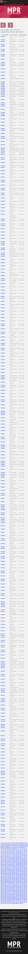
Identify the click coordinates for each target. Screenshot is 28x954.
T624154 (3, 755)
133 (7, 851)
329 (7, 868)
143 (26, 851)
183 (22, 855)
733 (3, 903)
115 (26, 849)
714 (20, 901)
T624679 (3, 506)
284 (1, 864)
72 (12, 846)
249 (14, 861)
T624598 (3, 259)
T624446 (3, 430)
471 (11, 880)
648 (1, 896)
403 (14, 874)
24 (1, 844)
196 (20, 856)
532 (20, 885)
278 (16, 863)
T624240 (3, 716)
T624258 (3, 774)
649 (3, 896)
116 (1, 850)
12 (11, 842)
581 (7, 890)
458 (13, 879)
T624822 (3, 41)
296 (24, 864)
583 (11, 890)
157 (26, 852)
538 (5, 886)
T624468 (3, 487)
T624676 (3, 495)
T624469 (3, 493)
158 (1, 853)
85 (2, 847)
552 (5, 887)
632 (24, 893)
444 (13, 878)
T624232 (3, 698)
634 (1, 895)
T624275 (3, 810)
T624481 (3, 546)
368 (1, 872)
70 (9, 846)
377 (18, 872)
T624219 (3, 664)
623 (7, 893)
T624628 (3, 343)
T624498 (3, 138)
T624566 (3, 201)
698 (16, 899)
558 (16, 887)
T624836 (3, 68)
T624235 (3, 701)
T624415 (3, 645)
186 (1, 856)
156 (24, 852)
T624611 (3, 298)
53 (13, 845)
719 (3, 902)
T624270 (3, 802)
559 (18, 887)
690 (1, 899)
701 (22, 899)
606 (1, 892)
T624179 (3, 764)
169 (22, 853)
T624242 (3, 721)
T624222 (3, 671)
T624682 (3, 519)
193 (14, 856)
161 (7, 853)
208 (16, 857)
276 (13, 863)
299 (3, 865)
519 (22, 884)
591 (26, 890)
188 (5, 856)
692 (5, 899)
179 (14, 855)
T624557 (3, 193)
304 (13, 865)
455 (7, 879)
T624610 (3, 296)
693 (7, 899)
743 (22, 903)
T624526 (3, 167)
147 (7, 852)
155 (22, 852)
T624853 (3, 104)
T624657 (3, 448)
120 (9, 850)
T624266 (3, 793)
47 (5, 845)
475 (18, 880)
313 (3, 867)
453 (3, 879)
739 (14, 903)
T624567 (3, 204)
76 (17, 846)
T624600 (3, 265)
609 (7, 892)
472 (13, 880)
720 (5, 902)
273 (7, 863)
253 (22, 861)
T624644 (3, 382)
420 (20, 875)
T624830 (3, 56)
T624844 (3, 88)
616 (20, 892)
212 (24, 857)
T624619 (3, 320)
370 (5, 872)
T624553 (3, 188)
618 (24, 892)
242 (1, 861)
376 (16, 872)
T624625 (3, 333)
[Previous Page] (3, 27)
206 (13, 857)
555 (11, 887)
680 (9, 898)
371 (7, 872)
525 (7, 885)
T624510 (3, 149)
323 (22, 867)
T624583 (3, 241)
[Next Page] (10, 27)
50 (9, 845)
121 (11, 850)
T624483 (3, 551)
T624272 (3, 803)
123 (14, 850)
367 (26, 870)
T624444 (3, 424)
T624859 (3, 119)
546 (20, 886)
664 (5, 897)
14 (13, 842)
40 (22, 844)
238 (20, 859)
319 (14, 867)
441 (7, 878)
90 (9, 847)
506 (24, 882)
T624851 (3, 99)
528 (13, 885)
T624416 (3, 650)
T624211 (3, 634)
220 (13, 858)
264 (16, 862)
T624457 (3, 458)
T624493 (3, 576)
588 (20, 890)
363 (18, 870)
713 (18, 901)
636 (5, 895)
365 (22, 870)
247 (11, 861)
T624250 (3, 743)
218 (9, 858)
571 (14, 888)
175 (7, 855)
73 (13, 846)
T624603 (3, 275)
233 (11, 859)
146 (5, 852)
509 (3, 884)
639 (11, 895)
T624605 (3, 280)
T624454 (3, 451)
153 (18, 852)
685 (18, 898)
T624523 (3, 165)
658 (20, 896)
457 (11, 879)
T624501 (3, 141)
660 (24, 896)
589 (22, 890)
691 (3, 899)
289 (11, 864)
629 (18, 893)
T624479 (3, 540)
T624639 (3, 372)
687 (22, 898)
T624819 (3, 36)
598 (13, 891)
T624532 (3, 170)
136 (13, 851)
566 (5, 888)
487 (14, 881)
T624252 (3, 748)
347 (14, 869)
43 (26, 844)
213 (26, 857)
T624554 (3, 190)
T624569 (3, 207)
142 (24, 851)
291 (14, 864)
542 (13, 886)
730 (24, 902)
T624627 (3, 340)
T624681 (3, 514)
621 (3, 893)
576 (24, 888)
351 (22, 869)
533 (22, 885)
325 (26, 867)
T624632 (3, 349)
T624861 (3, 122)
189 (7, 856)
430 (13, 876)
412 (5, 875)
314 (5, 867)
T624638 (3, 369)
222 (16, 858)
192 (13, 856)
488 (16, 881)
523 (3, 885)
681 (11, 898)
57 (18, 845)
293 (18, 864)
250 (16, 861)
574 (20, 888)
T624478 (3, 538)
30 (9, 844)
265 (18, 862)
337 (22, 868)
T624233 (3, 700)
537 (3, 886)
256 (1, 862)
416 (13, 875)
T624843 (3, 86)
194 (16, 856)
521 (26, 884)
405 (18, 874)
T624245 (3, 727)
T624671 (3, 477)
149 (11, 852)
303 (11, 865)
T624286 (3, 826)
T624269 (3, 800)
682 (13, 898)
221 (14, 858)
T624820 (3, 39)
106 (9, 849)
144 (1, 852)
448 (20, 878)
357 (7, 870)
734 (5, 903)
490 (20, 881)
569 (11, 888)
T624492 (3, 572)
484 (9, 881)
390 (16, 873)
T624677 (3, 501)
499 (11, 882)
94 (14, 847)
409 (26, 874)
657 (18, 896)
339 (26, 868)
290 (13, 864)
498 (9, 882)
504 (20, 882)
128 (24, 850)
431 (14, 876)
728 (20, 902)
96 (17, 847)
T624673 (3, 483)
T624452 (3, 441)
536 (1, 886)
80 (22, 846)
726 (16, 902)
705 (3, 901)
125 (18, 850)
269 (26, 862)
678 (5, 898)
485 (11, 881)
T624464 (3, 466)
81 (24, 846)
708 (9, 901)
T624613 (3, 301)
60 (22, 845)
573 (18, 888)
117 (3, 850)
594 (5, 891)
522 (1, 885)
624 (9, 893)
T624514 (3, 151)
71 (10, 846)
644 (20, 895)
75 (16, 846)
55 (16, 845)
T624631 (3, 348)
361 (14, 870)
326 (1, 868)
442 (9, 878)
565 (3, 888)
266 (20, 862)
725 (14, 902)
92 (12, 847)
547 (22, 886)
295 (22, 864)
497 (7, 882)
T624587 (3, 244)
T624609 (3, 293)
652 (9, 896)
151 (14, 852)
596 (9, 891)
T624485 (3, 556)
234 (13, 859)
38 (20, 844)
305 (14, 865)
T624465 (3, 472)
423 (26, 875)
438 (1, 878)
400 (9, 874)
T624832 (3, 62)
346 (13, 869)
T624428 (3, 603)
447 (18, 878)
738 (13, 903)
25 (2, 844)
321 (18, 867)
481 (3, 881)
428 (9, 876)
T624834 (3, 64)
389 (14, 873)
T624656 (3, 411)
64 (1, 846)
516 (16, 884)
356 (5, 870)
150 (13, 852)
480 (1, 881)
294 (20, 864)
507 (26, 882)
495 (3, 882)
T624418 (3, 593)
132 (5, 851)
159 (3, 853)
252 (20, 861)
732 (1, 903)
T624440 (3, 624)
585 (14, 890)
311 (26, 865)
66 (3, 846)
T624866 (3, 136)
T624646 (3, 387)
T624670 (3, 474)
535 (26, 885)
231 (7, 859)
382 (1, 873)
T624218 (3, 663)
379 (22, 872)
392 (20, 873)
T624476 (3, 525)
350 (20, 869)
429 (11, 876)
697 (14, 899)
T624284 (3, 824)
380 (24, 872)
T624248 (3, 739)
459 (14, 879)
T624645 (3, 385)
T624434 (3, 609)
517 (18, 884)
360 (13, 870)
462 (20, 879)
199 (26, 856)
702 (24, 899)
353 (26, 869)
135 (11, 851)
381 (26, 872)
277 (14, 863)
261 (11, 862)
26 (3, 844)
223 (18, 858)
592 (1, 891)
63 (26, 845)
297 (26, 864)
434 (20, 876)
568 (9, 888)
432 (16, 876)
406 (20, 874)
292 (16, 864)
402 (13, 874)
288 (9, 864)
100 (23, 847)
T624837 (3, 72)
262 (13, 862)
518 (20, 884)
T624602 (3, 272)
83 (26, 846)
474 (16, 880)
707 (7, 901)
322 (20, 867)
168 (20, 853)
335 (18, 868)
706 (5, 901)
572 (16, 888)
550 (1, 887)
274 (9, 863)
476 (20, 880)
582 (9, 890)
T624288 (3, 831)
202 (5, 857)
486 (13, 881)
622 (5, 893)
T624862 (3, 125)
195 (18, 856)
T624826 (3, 51)
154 (20, 852)
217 (7, 858)
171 (26, 853)
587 (18, 890)
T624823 (3, 44)
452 (1, 879)
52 (12, 845)
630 (20, 893)
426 (5, 876)
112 (20, 849)
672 (20, 897)
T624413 (3, 635)
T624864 (3, 130)
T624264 (3, 787)
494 (1, 882)
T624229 (3, 690)
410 (1, 875)
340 (1, 869)
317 (11, 867)
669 (14, 897)
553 (7, 887)
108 (13, 849)
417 (14, 875)
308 (20, 865)
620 (1, 893)
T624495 (3, 580)
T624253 (3, 752)
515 (14, 884)
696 (13, 899)
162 (9, 853)
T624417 (3, 655)
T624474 (3, 517)
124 (16, 850)
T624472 (3, 508)
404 (16, 874)
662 (1, 897)
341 (3, 869)
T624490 (3, 567)
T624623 (3, 328)
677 (3, 898)
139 (18, 851)
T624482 (3, 548)
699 (18, 899)
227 (26, 858)
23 (26, 842)
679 (7, 898)
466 (1, 880)
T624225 (3, 679)
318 (13, 867)
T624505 (3, 148)
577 (26, 888)
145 (3, 852)
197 (22, 856)
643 (18, 895)
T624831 (3, 59)
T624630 (3, 345)
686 (20, 898)
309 (22, 865)
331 (11, 868)
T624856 (3, 112)
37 (18, 844)
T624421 (3, 595)
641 (14, 895)
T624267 (3, 797)
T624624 (3, 332)
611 (11, 892)
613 (14, 892)
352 (24, 869)
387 (11, 873)
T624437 (3, 617)
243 (3, 861)
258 (5, 862)
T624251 (3, 745)
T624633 (3, 353)
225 (22, 858)
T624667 (3, 469)
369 (3, 872)
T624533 (3, 173)
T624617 (3, 314)
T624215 (3, 651)
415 (11, 875)
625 (11, 893)
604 (24, 891)
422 (24, 875)
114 (24, 849)
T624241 (3, 719)
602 (20, 891)
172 (1, 855)
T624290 (3, 837)
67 (5, 846)
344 (9, 869)
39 (21, 844)
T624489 (3, 564)
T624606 (3, 283)
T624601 (3, 269)
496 (5, 882)
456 (9, 879)
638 (9, 895)
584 (13, 890)
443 (11, 878)
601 (18, 891)
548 (24, 886)
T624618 (3, 317)
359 (11, 870)
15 (15, 842)
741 (18, 903)
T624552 (3, 185)
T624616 (3, 311)
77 (18, 846)
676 (1, 898)
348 (16, 869)
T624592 (3, 253)
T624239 (3, 713)
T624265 (3, 790)
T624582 (3, 238)
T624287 (3, 829)
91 (10, 847)
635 (3, 895)
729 (22, 902)
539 (7, 886)
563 (26, 887)
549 (26, 886)
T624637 (3, 366)
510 (5, 884)
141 (22, 851)
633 (26, 893)
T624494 (3, 579)
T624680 (3, 509)
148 (9, 852)
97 (18, 847)
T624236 (3, 705)
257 (3, 862)
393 (22, 873)
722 (9, 902)
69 (7, 846)
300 (5, 865)
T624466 (3, 475)
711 (14, 901)
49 (7, 845)
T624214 (3, 647)
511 (7, 884)
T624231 (3, 695)
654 (13, 896)
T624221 (3, 668)
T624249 (3, 740)
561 (22, 887)
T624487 (3, 561)
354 (1, 870)
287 (7, 864)
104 (5, 849)
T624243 (3, 724)
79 (21, 846)
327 (3, 868)
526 (9, 885)
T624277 (3, 813)
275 (11, 863)
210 (20, 857)
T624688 (3, 535)
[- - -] (1, 1)
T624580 (3, 232)
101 (25, 847)
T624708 (3, 417)
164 (13, 853)
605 (26, 891)
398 (5, 874)
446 (16, 878)
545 (18, 886)
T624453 (3, 446)
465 (26, 879)
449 (22, 878)
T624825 (3, 49)
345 (11, 869)
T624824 (3, 46)
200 (1, 857)
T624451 (3, 437)
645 (22, 895)
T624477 (3, 532)
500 (13, 882)
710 (13, 901)
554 (9, 887)
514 (13, 884)
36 (17, 844)
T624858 (3, 115)
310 (24, 865)
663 (3, 897)
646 (24, 895)
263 (14, 862)
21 (23, 842)
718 (1, 902)
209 (18, 857)
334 (16, 868)
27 (5, 844)
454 (5, 879)
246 (9, 861)
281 (22, 863)
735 (7, 903)
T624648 (3, 390)
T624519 (3, 159)
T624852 (3, 102)
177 (11, 855)
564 (1, 888)
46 (3, 845)
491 (22, 881)
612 (13, 892)
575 (22, 888)
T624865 (3, 133)
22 (24, 842)
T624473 (3, 513)
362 (16, 870)
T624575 (3, 219)
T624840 (3, 81)
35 (16, 844)
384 (5, 873)
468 (5, 880)
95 (16, 847)
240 (24, 859)
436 (24, 876)
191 (11, 856)
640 (13, 895)
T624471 (3, 504)
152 (16, 852)
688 (24, 898)
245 (7, 861)
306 (16, 865)
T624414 (3, 640)
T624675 (3, 490)
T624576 (3, 220)
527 (11, 885)
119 (7, 850)
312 (1, 867)
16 (16, 842)
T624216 (3, 658)
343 (7, 869)
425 (3, 876)
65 (2, 846)
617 (22, 892)
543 (14, 886)
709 (11, 901)
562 (24, 887)
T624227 (3, 685)
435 (22, 876)
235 (14, 859)
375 (14, 872)
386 (9, 873)
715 (22, 901)
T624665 (3, 461)
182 (20, 855)
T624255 (3, 772)
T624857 (3, 114)
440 (5, 878)
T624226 (3, 682)
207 (14, 857)
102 (1, 849)
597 (11, 891)
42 (25, 844)
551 (3, 887)
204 (9, 857)
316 (9, 867)
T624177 (3, 761)
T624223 (3, 674)
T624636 (3, 362)
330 (9, 868)
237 (18, 859)
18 (19, 842)
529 (14, 885)
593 (3, 891)
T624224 (3, 676)
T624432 (3, 606)
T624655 (3, 408)
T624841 (3, 83)
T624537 (3, 177)
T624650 (3, 393)
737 (11, 903)
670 (16, 897)
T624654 (3, 404)
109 (14, 849)
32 (12, 844)
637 (7, 895)
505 (22, 882)
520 (24, 884)
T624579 (3, 228)
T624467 (3, 480)
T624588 (3, 248)
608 (5, 892)
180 (16, 855)
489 (18, 881)
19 (20, 842)
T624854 (3, 106)
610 (9, 892)
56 (17, 845)
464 (24, 879)
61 (24, 845)
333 (14, 868)
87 (5, 847)
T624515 (3, 152)
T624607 (3, 286)
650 (5, 896)
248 (13, 861)
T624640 (3, 375)
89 (7, 847)
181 (18, 855)
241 (26, 859)
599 (14, 891)
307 (18, 865)
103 (3, 849)
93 (13, 847)
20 (22, 842)
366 (24, 870)
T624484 (3, 553)
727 (18, 902)
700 (20, 899)
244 (5, 861)
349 (18, 869)
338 (24, 868)
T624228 (3, 689)
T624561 (3, 194)
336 (20, 868)
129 (26, 850)
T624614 (3, 304)
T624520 (3, 162)
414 (9, 875)
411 (3, 875)
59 (21, 845)
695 (11, 899)
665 (7, 897)
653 (11, 896)
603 (22, 891)
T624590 (3, 249)
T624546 (3, 182)
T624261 (3, 777)
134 (9, 851)
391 (18, 873)
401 (11, 874)
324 (24, 867)
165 (14, 853)
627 (14, 893)
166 (16, 853)
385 (7, 873)
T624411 (3, 630)
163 (11, 853)
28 (6, 844)
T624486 (3, 558)
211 (22, 857)
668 (13, 897)
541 (11, 886)
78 (20, 846)
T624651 (3, 396)
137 (14, 851)
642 (16, 895)
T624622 (3, 325)
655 (14, 896)
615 (18, 892)
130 (1, 851)
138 (16, 851)
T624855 (3, 109)
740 (16, 903)
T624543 (3, 180)
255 (26, 861)
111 (18, 849)
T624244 (3, 726)
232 (9, 859)
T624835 (3, 65)
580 (5, 890)
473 (14, 880)
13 (12, 842)
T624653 (3, 401)
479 (26, 880)
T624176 (3, 758)
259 (7, 862)
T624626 (3, 337)
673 (22, 897)
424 (1, 876)
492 (24, 881)
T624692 (3, 438)
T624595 (3, 256)
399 (7, 874)
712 (16, 901)
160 (5, 853)
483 (7, 881)
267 (22, 862)
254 (24, 861)
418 (16, 875)
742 (20, 903)
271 (3, 863)
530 (16, 885)
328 (5, 868)
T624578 (3, 225)
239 (22, 859)
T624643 (3, 379)
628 (16, 893)
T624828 (3, 54)
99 (21, 847)
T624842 (3, 85)
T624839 (3, 78)
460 (16, 879)
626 (13, 893)
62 (25, 845)
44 (1, 845)
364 (20, 870)
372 (9, 872)
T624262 (3, 781)
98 (20, 847)
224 (20, 858)
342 (5, 869)
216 (5, 858)
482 (5, 881)
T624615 (3, 307)
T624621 (3, 324)
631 (22, 893)
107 (11, 849)
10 (8, 842)
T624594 (3, 254)
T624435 (3, 611)
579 (3, 890)
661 (26, 896)
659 (22, 896)
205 (11, 857)
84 (1, 847)
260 (9, 862)
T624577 (3, 224)
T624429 (3, 605)
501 (14, 882)
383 (3, 873)
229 (3, 859)
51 (10, 845)
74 (14, 846)
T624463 (3, 462)
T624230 (3, 692)
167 (18, 853)
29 (7, 844)
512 (9, 884)
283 (26, 863)
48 (6, 845)
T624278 (3, 814)
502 (16, 882)
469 (7, 880)
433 (18, 876)
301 (7, 865)
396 (1, 874)
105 (7, 849)
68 (6, 846)
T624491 (3, 571)
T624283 (3, 821)
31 (10, 844)
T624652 (3, 400)
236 (16, 859)
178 (13, 855)
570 (13, 888)
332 (13, 868)
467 (3, 880)
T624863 (3, 128)
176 (9, 855)
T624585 (3, 243)
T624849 (3, 94)
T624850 (3, 96)
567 (7, 888)
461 (18, 879)
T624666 (3, 464)
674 (24, 897)
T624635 (3, 359)
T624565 (3, 198)
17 (17, 842)
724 (13, 902)
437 (26, 876)
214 (1, 858)
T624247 (3, 735)
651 (7, 896)
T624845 (3, 89)
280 (20, 863)
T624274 (3, 806)
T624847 (3, 93)
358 (9, 870)
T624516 (3, 154)
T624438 (3, 621)
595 (7, 891)
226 (24, 858)
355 (3, 870)
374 (13, 872)
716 (24, 901)
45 (2, 845)
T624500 (3, 590)
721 (7, 902)
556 (13, 887)
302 (9, 865)
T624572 (3, 211)
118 (5, 850)
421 (22, 875)
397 (3, 874)
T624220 (3, 666)
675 (26, 897)
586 (16, 890)
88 (6, 847)
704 (1, 901)
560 (20, 887)
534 (24, 885)
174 (5, 855)
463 (22, 879)
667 (11, 897)
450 (24, 878)
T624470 (3, 498)
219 (11, 858)
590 (24, 890)
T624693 (3, 445)
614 (16, 892)
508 (1, 884)
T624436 (3, 614)
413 (7, 875)
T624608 (3, 290)
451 (26, 878)
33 (13, 844)
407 (22, 874)
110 (16, 849)
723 (11, 902)
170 (24, 853)
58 (20, 845)
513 (11, 884)
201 (3, 857)
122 (13, 850)
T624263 (3, 784)
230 (5, 859)
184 (24, 855)
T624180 (3, 768)
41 (24, 844)
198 (24, 856)
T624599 (3, 262)
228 (1, 859)
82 (25, 846)
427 (7, 876)
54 (14, 845)
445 (14, 878)
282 (24, 863)
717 (26, 901)
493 (26, 881)
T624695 (3, 427)
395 (26, 873)
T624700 (3, 420)
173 (3, 855)
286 (5, 864)
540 (9, 886)
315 (7, 867)
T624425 (3, 598)
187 (3, 856)
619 (26, 892)
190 (9, 856)
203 (7, 857)
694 (9, 899)
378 (20, 872)
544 (16, 886)
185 (26, 855)
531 (18, 885)
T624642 (3, 377)
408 (24, 874)
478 (24, 880)
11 (9, 842)
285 (3, 864)
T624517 (3, 157)
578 (1, 890)
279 (18, 863)
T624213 (3, 642)
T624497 (3, 587)
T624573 (3, 214)
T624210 (3, 627)
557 (14, 887)
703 (26, 899)
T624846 (3, 91)
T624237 (3, 708)
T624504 (3, 144)
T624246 (3, 731)
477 (22, 880)
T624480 (3, 543)
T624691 (3, 433)
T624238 (3, 710)
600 (16, 891)
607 (3, 892)
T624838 (3, 75)
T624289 (3, 834)
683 (14, 898)
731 (26, 902)
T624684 (3, 522)
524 (5, 885)
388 (13, 873)
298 (1, 865)
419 (18, 875)
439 (3, 878)
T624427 (3, 601)
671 (18, 897)
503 (18, 882)
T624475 (3, 521)
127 (22, 850)
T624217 (3, 661)
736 (9, 903)
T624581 (3, 235)
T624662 (3, 454)
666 (9, 897)
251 (18, 861)
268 (24, 862)
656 (16, 896)
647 (26, 895)
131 (3, 851)
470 (9, 880)
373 (11, 872)
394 (24, 873)
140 (20, 851)
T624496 (3, 584)
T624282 (3, 818)
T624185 (3, 771)
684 (16, 898)
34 (14, 844)
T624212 (3, 637)
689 (26, 898)
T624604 (3, 278)
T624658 (3, 412)
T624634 (3, 356)
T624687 (3, 529)
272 (5, 863)
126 (20, 850)
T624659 (3, 414)
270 (1, 863)
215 (3, 858)
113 (22, 849)
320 (16, 867)
